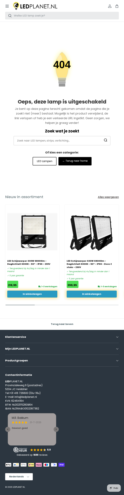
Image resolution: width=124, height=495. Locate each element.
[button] (116, 6)
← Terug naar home (75, 161)
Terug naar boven (62, 324)
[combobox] (62, 15)
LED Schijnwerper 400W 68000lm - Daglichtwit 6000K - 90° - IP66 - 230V (28, 262)
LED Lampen (44, 161)
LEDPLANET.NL (19, 487)
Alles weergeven (108, 197)
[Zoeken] (105, 140)
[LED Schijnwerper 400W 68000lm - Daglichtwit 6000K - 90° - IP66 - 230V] (32, 232)
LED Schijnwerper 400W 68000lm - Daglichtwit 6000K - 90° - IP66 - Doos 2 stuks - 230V (89, 264)
